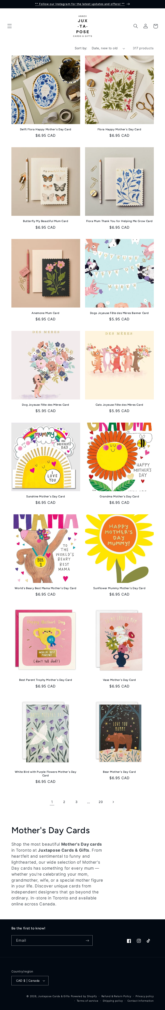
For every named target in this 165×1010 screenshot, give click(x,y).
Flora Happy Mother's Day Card (119, 129)
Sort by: (81, 48)
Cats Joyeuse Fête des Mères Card (119, 404)
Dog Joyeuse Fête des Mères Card (45, 404)
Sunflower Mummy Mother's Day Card (119, 588)
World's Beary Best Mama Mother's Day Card (45, 588)
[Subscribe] (87, 940)
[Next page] (113, 802)
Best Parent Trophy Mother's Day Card (45, 679)
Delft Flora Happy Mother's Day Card (45, 129)
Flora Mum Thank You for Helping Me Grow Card (119, 221)
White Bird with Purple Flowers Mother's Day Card (45, 773)
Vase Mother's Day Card (119, 679)
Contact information (140, 1000)
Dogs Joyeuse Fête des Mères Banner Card (119, 313)
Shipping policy (113, 1000)
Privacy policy (145, 996)
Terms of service (87, 1000)
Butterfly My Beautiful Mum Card (45, 221)
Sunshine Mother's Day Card (45, 496)
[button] (9, 26)
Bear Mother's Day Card (119, 771)
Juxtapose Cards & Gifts (54, 996)
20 (101, 802)
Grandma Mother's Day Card (119, 496)
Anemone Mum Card (46, 313)
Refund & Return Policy (116, 996)
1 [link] (52, 802)
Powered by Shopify (84, 996)
